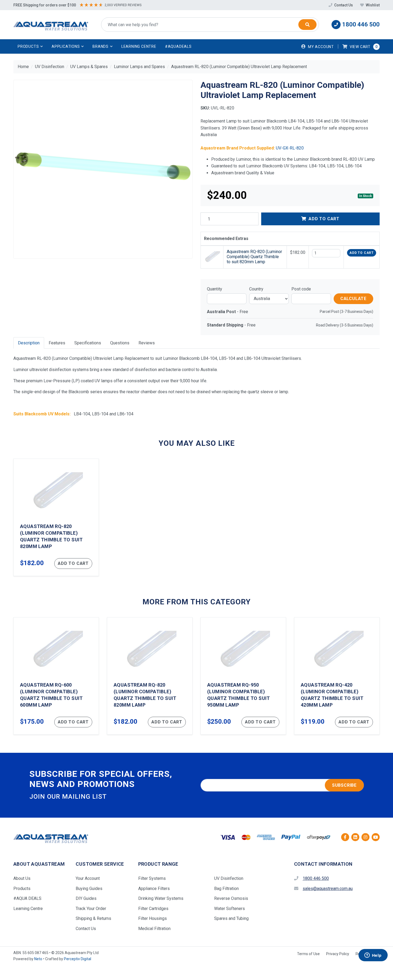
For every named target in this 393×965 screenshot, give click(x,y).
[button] (30, 46)
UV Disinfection (228, 878)
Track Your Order (91, 908)
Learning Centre (138, 46)
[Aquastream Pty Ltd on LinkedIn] (355, 837)
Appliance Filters (154, 888)
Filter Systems (152, 878)
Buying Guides (89, 888)
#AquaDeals (178, 46)
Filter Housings (152, 918)
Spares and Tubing (231, 918)
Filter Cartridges (153, 908)
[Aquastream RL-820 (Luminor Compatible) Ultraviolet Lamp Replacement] (102, 169)
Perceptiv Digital (77, 959)
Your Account (88, 878)
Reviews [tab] (146, 342)
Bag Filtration (226, 888)
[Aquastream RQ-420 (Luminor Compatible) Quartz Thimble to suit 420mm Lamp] (336, 675)
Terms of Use (308, 954)
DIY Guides (86, 898)
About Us (21, 878)
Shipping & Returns (93, 918)
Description (29, 342)
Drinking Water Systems (160, 898)
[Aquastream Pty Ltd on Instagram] (365, 837)
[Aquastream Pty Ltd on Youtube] (376, 837)
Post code (301, 289)
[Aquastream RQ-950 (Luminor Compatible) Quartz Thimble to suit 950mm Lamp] (243, 675)
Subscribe (344, 785)
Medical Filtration (154, 928)
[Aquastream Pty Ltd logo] (50, 25)
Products (21, 888)
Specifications (87, 342)
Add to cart (361, 253)
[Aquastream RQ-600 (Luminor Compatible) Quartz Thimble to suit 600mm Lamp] (56, 675)
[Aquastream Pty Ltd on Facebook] (345, 837)
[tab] (28, 343)
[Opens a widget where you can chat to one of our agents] (373, 955)
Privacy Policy (337, 954)
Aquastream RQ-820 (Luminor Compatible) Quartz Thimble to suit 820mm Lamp (254, 256)
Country (256, 289)
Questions (119, 342)
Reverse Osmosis (231, 898)
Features (57, 342)
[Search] (307, 24)
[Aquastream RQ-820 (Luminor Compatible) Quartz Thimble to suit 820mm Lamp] (56, 517)
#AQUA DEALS (27, 898)
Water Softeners (229, 908)
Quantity (214, 289)
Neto (38, 959)
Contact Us (343, 5)
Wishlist (372, 5)
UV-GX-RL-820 (290, 148)
